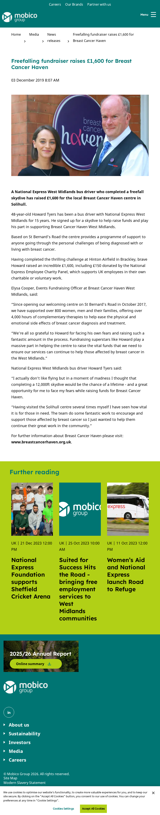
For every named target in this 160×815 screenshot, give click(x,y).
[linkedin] (9, 712)
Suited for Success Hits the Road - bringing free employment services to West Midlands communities (78, 589)
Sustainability (24, 734)
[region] (80, 800)
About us (19, 725)
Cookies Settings (63, 808)
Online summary (30, 664)
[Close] (153, 792)
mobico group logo (26, 687)
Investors (20, 742)
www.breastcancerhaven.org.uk (41, 441)
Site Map (10, 778)
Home (16, 34)
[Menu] (154, 14)
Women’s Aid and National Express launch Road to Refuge (126, 574)
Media (34, 34)
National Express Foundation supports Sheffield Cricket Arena (30, 578)
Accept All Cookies (93, 808)
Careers (55, 4)
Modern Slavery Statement (25, 782)
